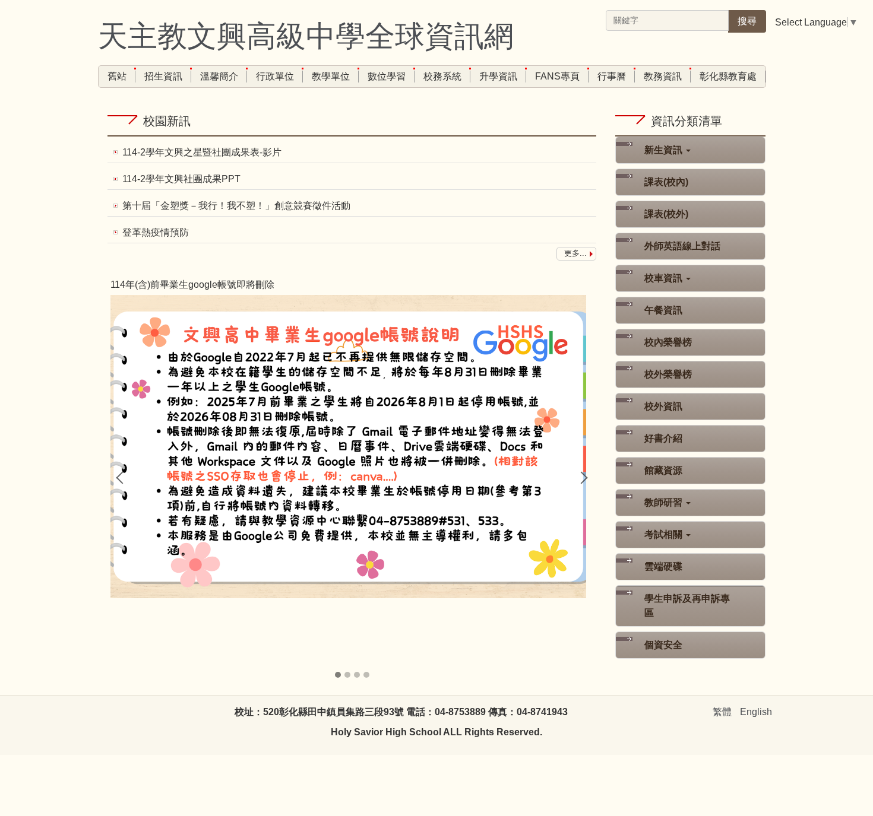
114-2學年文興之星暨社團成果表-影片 (201, 152)
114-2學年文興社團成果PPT (181, 179)
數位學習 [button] (387, 76)
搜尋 (747, 21)
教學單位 (331, 76)
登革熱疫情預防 (155, 232)
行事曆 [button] (611, 76)
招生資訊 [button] (163, 76)
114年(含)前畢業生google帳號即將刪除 (192, 285)
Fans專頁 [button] (557, 76)
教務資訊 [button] (663, 76)
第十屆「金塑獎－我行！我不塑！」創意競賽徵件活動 (236, 206)
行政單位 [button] (275, 76)
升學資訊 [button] (498, 76)
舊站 (116, 76)
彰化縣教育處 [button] (728, 76)
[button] (122, 478)
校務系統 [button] (442, 76)
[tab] (338, 675)
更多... (575, 253)
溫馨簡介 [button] (219, 76)
